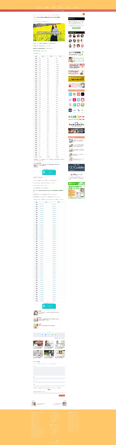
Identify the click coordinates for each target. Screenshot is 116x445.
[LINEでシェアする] (52, 335)
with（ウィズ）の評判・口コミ (54, 416)
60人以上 (41, 259)
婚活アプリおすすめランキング (61, 8)
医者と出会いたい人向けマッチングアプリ (37, 434)
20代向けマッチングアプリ (35, 415)
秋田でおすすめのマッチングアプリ (74, 430)
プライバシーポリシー (64, 442)
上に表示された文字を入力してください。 (39, 391)
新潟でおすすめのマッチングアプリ (74, 416)
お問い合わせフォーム (56, 442)
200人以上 (42, 208)
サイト (34, 384)
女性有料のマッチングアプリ (54, 8)
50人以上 (41, 257)
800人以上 (54, 210)
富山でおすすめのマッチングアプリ (74, 427)
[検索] (84, 14)
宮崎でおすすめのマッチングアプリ (74, 422)
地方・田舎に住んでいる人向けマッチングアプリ (38, 429)
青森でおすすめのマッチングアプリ (74, 428)
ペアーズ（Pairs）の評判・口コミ (55, 414)
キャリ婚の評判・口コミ (53, 433)
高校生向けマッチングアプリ (35, 420)
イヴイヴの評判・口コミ (53, 420)
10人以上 (41, 278)
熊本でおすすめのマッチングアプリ (74, 421)
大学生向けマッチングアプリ (35, 421)
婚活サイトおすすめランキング (69, 8)
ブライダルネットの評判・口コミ (54, 427)
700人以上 (54, 212)
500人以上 (42, 210)
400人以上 (42, 214)
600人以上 (54, 208)
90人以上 (54, 278)
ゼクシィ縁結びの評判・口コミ (54, 430)
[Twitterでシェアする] (42, 335)
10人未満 (41, 284)
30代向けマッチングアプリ (35, 416)
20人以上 (41, 204)
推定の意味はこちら (37, 53)
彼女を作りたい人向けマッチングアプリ (37, 435)
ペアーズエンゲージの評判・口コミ (55, 426)
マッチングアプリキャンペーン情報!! (58, 10)
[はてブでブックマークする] (49, 335)
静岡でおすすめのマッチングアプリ (74, 429)
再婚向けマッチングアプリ (35, 423)
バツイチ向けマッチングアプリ (35, 422)
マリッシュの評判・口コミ (54, 432)
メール (34, 380)
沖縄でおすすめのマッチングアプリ (74, 414)
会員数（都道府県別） (62, 338)
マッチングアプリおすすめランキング (39, 8)
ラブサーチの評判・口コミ (54, 421)
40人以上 (41, 261)
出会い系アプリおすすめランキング (76, 8)
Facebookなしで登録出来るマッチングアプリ (37, 436)
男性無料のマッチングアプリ (47, 8)
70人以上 (41, 255)
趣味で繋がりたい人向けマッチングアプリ (37, 428)
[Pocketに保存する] (55, 335)
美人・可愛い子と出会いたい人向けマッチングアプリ (38, 430)
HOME (58, 440)
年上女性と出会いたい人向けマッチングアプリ (38, 433)
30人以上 (54, 204)
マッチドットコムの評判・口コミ (54, 431)
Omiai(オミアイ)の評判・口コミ (54, 415)
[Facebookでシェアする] (45, 335)
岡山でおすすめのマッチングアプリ (74, 420)
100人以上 (42, 206)
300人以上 (54, 206)
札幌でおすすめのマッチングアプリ (74, 415)
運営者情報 (50, 442)
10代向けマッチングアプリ (35, 414)
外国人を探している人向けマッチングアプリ (37, 427)
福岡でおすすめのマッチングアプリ (74, 423)
